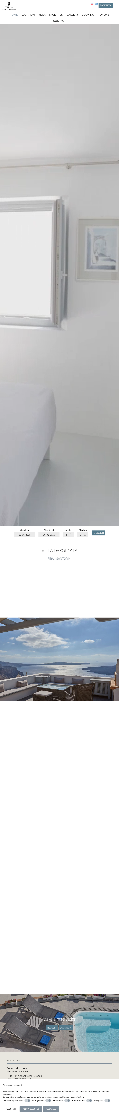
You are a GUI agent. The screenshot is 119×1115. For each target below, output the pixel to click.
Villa (42, 14)
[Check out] (48, 534)
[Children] (82, 534)
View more (59, 825)
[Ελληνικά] (96, 4)
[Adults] (68, 534)
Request (52, 1027)
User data (58, 1100)
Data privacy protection (73, 1097)
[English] (92, 4)
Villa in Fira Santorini (17, 1071)
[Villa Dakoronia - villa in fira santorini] (9, 5)
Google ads (38, 1100)
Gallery (72, 14)
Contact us (13, 1060)
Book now (105, 5)
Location (28, 14)
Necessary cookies (13, 1100)
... (59, 979)
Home (14, 14)
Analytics (98, 1100)
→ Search (98, 533)
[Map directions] (116, 5)
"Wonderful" (59, 985)
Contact (59, 20)
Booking (88, 14)
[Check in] (24, 534)
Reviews (103, 14)
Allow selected (31, 1109)
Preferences (78, 1100)
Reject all (11, 1109)
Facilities (56, 14)
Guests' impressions (59, 927)
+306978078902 (21, 1078)
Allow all (51, 1109)
